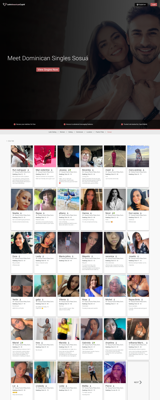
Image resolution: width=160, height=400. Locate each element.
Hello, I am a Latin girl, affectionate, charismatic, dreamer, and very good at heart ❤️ (68, 181)
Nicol (107, 213)
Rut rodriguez (19, 170)
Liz (13, 386)
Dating (70, 132)
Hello (37, 265)
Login (154, 4)
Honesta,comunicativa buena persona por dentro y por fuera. (45, 222)
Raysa (39, 213)
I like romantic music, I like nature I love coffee (66, 309)
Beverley (86, 170)
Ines (38, 342)
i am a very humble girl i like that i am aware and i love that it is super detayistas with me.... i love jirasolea (138, 354)
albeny (62, 213)
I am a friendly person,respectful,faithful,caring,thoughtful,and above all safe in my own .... (68, 223)
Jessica (63, 170)
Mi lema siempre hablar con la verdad (138, 263)
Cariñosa (131, 219)
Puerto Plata (100, 132)
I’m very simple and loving (89, 222)
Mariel (15, 342)
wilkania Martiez (137, 342)
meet (108, 170)
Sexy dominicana (17, 394)
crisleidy (40, 386)
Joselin (132, 256)
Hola (106, 219)
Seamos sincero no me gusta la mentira (45, 176)
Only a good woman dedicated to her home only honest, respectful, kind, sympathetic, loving (114, 352)
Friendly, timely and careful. (90, 308)
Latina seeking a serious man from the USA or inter (21, 349)
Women (62, 132)
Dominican (79, 132)
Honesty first (86, 394)
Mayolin (86, 256)
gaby (38, 299)
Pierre (108, 386)
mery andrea (135, 170)
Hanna (85, 213)
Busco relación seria (42, 263)
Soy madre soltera (87, 349)
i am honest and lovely (111, 178)
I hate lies (131, 265)
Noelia (15, 213)
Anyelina (109, 342)
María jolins (65, 256)
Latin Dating (52, 132)
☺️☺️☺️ (14, 392)
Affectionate (132, 222)
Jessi (60, 176)
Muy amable (16, 263)
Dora (14, 256)
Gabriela (86, 342)
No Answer (39, 350)
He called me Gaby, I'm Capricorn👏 (42, 307)
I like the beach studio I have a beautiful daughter (90, 352)
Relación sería (40, 219)
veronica (109, 256)
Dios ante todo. (109, 263)
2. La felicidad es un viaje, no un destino (68, 349)
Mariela (62, 342)
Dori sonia (134, 213)
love (106, 176)
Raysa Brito (134, 299)
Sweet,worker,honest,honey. (20, 222)
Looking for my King (88, 219)
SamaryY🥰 (108, 222)
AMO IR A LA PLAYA (18, 308)
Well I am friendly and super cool (45, 178)
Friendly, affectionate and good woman (138, 309)
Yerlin (15, 299)
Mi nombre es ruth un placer (20, 176)
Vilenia (62, 299)
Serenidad (85, 306)
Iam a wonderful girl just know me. (21, 219)
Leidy (38, 256)
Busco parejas (133, 306)
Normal (61, 306)
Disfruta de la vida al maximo (137, 349)
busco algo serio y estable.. (67, 219)
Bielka (85, 386)
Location (89, 132)
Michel (108, 299)
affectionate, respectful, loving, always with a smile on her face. (114, 265)
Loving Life (85, 176)
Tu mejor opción (87, 392)
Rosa (84, 299)
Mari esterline (43, 170)
